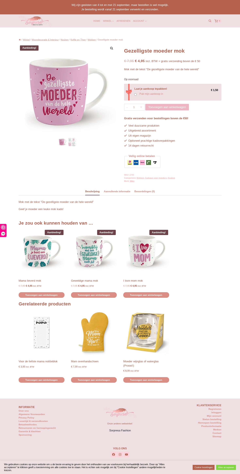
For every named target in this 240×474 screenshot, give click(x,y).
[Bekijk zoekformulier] (210, 21)
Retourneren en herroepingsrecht (37, 428)
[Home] (20, 39)
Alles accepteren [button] (226, 467)
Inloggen (216, 412)
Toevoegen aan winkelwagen (167, 107)
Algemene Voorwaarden (32, 414)
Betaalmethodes (28, 424)
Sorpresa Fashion (120, 430)
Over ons (24, 410)
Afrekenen (123, 21)
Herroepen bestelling (209, 422)
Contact (217, 433)
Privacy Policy (26, 417)
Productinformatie (211, 426)
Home (96, 21)
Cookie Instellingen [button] (204, 467)
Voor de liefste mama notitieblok (38, 361)
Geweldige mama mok (84, 280)
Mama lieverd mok (30, 280)
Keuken (171, 178)
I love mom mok (133, 280)
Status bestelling (211, 419)
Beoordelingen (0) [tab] (144, 191)
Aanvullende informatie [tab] (117, 191)
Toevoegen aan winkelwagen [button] (41, 295)
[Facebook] (113, 454)
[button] (112, 48)
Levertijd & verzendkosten (33, 421)
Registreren (214, 409)
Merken (217, 429)
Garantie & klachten (30, 431)
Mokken (140, 178)
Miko (132, 181)
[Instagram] (120, 454)
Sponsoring (25, 434)
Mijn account (214, 416)
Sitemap (216, 436)
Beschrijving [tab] (92, 191)
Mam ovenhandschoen (84, 361)
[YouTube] (126, 454)
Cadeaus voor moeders (156, 178)
